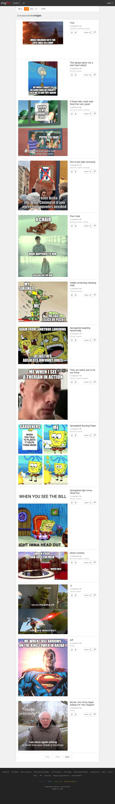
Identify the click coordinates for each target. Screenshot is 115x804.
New (31, 9)
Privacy (110, 772)
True (72, 23)
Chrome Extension (70, 781)
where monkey (77, 553)
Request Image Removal (61, 775)
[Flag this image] (95, 32)
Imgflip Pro (5, 772)
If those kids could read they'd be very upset (81, 102)
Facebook (42, 781)
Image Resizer (95, 772)
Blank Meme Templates (41, 772)
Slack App (47, 775)
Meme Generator (26, 772)
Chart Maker (67, 772)
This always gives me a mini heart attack (81, 63)
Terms (35, 775)
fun (80, 26)
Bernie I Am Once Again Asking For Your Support (82, 703)
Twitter (50, 781)
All (19, 9)
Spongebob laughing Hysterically (80, 329)
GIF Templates (56, 772)
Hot (26, 9)
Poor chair (75, 216)
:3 (71, 585)
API (41, 775)
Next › (67, 757)
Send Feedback (77, 775)
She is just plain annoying (82, 162)
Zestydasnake (24, 15)
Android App (58, 781)
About (104, 772)
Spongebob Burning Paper (83, 425)
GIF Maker (15, 772)
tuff (71, 640)
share (86, 32)
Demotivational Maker (81, 772)
